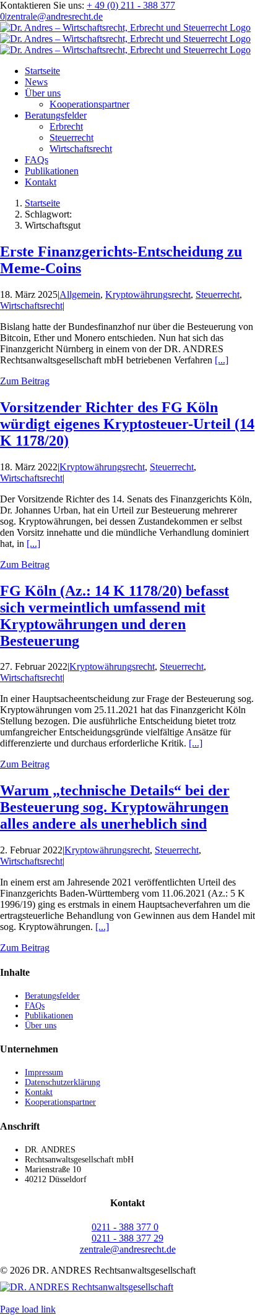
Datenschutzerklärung (62, 1082)
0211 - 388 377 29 (127, 1238)
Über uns (40, 1025)
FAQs (35, 1005)
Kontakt (39, 1092)
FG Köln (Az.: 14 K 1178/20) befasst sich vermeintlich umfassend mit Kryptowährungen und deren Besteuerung (114, 616)
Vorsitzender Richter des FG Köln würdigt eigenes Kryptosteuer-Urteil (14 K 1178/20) (127, 424)
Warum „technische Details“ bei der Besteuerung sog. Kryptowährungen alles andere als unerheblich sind (115, 807)
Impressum (44, 1072)
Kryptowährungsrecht (148, 294)
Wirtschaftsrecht (31, 305)
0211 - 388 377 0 (125, 1227)
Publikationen (49, 1015)
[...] (221, 360)
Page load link (28, 1309)
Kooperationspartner (60, 1102)
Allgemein (79, 294)
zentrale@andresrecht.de (55, 16)
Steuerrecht (218, 294)
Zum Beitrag (25, 381)
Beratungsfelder (52, 995)
